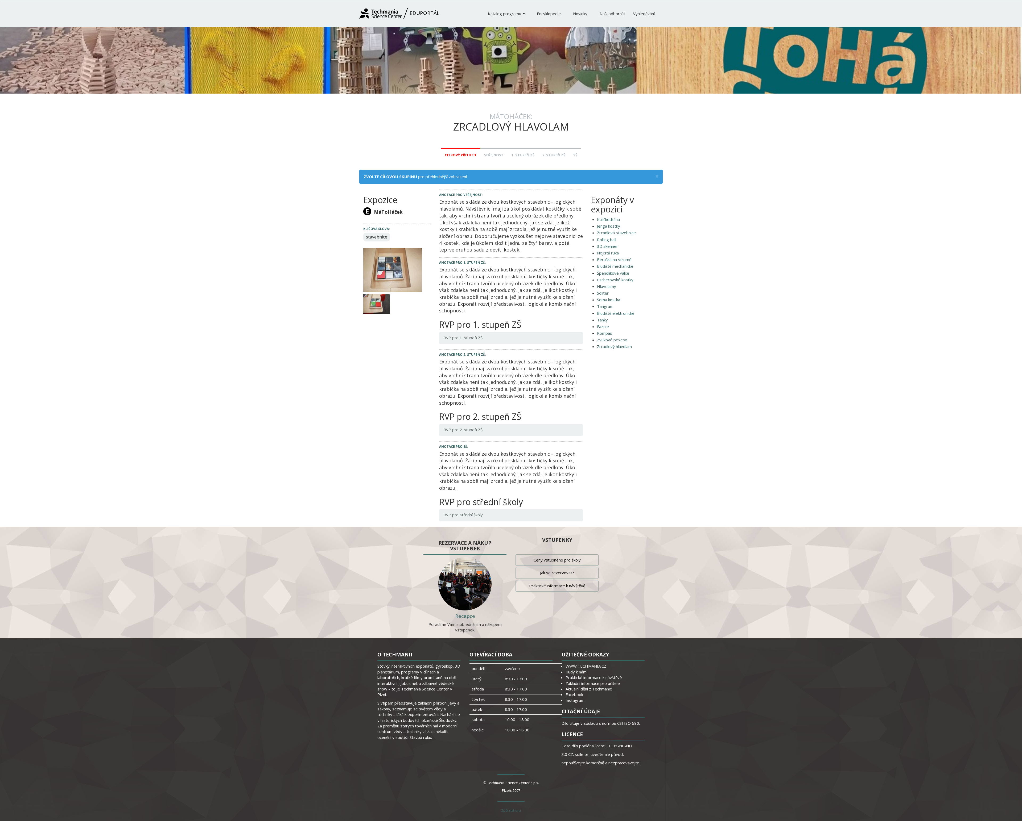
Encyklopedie (549, 13)
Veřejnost (494, 155)
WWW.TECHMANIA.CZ (586, 666)
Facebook (574, 694)
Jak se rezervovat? (557, 572)
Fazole (603, 326)
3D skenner (607, 246)
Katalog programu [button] (505, 13)
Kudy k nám (576, 672)
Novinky (580, 13)
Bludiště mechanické (615, 266)
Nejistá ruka (608, 252)
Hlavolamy (606, 286)
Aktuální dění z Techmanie (589, 689)
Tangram (605, 306)
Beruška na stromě (614, 259)
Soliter (603, 293)
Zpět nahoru (511, 810)
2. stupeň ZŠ (553, 155)
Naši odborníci (612, 13)
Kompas (604, 333)
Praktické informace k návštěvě (557, 585)
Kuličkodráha (608, 219)
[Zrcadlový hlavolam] (392, 269)
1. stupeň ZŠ (523, 155)
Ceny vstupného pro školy (557, 560)
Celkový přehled (460, 155)
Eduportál (423, 13)
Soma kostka (608, 299)
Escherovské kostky (615, 279)
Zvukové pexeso (612, 339)
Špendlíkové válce (613, 273)
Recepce (465, 616)
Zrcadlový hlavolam (614, 346)
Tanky (602, 319)
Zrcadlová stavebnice (616, 232)
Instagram (575, 700)
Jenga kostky (608, 226)
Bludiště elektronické (615, 313)
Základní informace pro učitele (593, 683)
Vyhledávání (644, 13)
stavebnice (376, 237)
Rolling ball (606, 239)
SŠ (575, 155)
